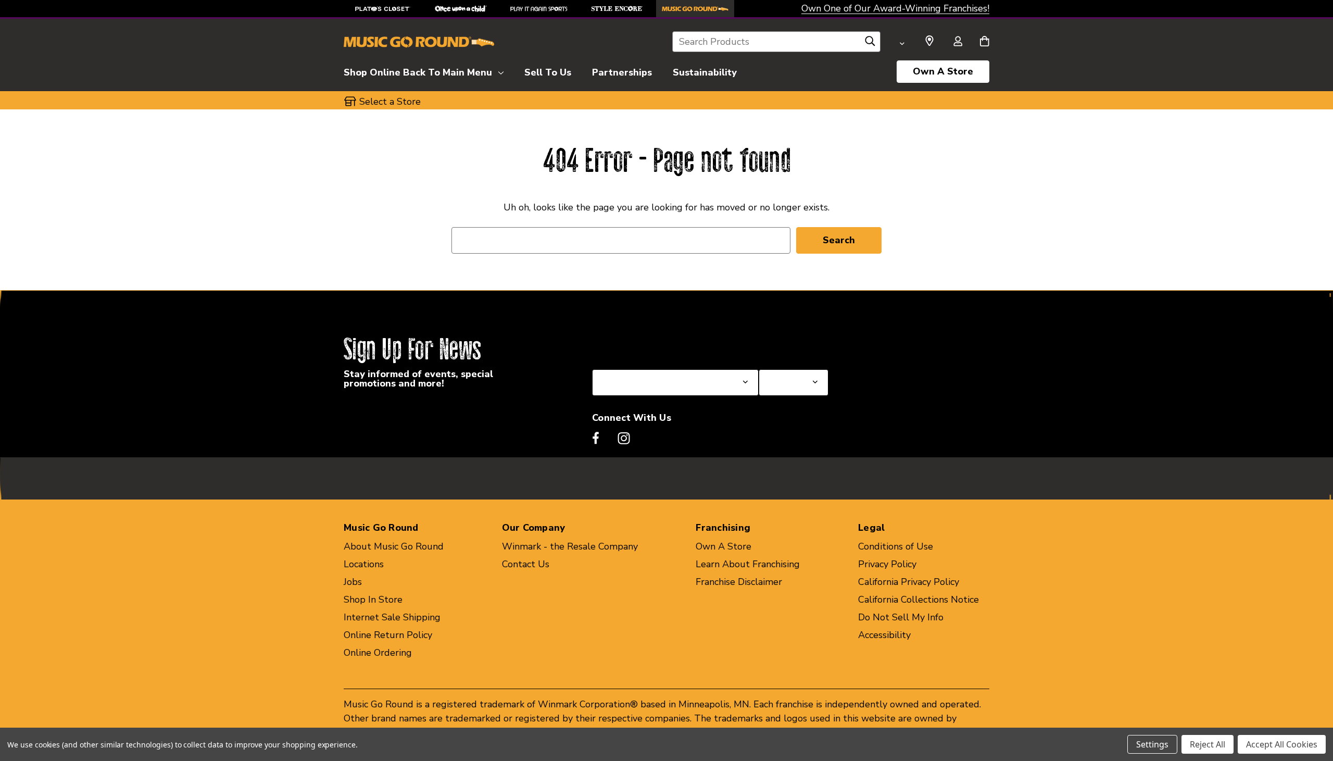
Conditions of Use (895, 546)
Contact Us (525, 564)
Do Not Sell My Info (901, 617)
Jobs (353, 582)
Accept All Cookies (1281, 744)
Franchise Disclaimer (739, 582)
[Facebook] (595, 438)
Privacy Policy (887, 564)
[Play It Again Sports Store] (539, 8)
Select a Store (789, 344)
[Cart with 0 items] (984, 42)
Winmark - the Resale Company (570, 546)
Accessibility (884, 635)
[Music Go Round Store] (695, 8)
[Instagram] (624, 438)
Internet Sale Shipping (392, 617)
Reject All (1207, 744)
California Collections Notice (918, 599)
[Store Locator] (929, 41)
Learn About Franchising (748, 564)
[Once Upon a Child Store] (461, 8)
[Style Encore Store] (617, 8)
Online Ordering (378, 652)
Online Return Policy (388, 635)
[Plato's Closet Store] (383, 8)
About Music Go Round (394, 546)
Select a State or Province (648, 344)
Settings (1152, 744)
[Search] (870, 44)
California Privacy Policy (908, 582)
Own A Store (943, 71)
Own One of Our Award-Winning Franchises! (895, 8)
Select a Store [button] (390, 101)
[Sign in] (957, 42)
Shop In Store (373, 599)
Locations (364, 564)
